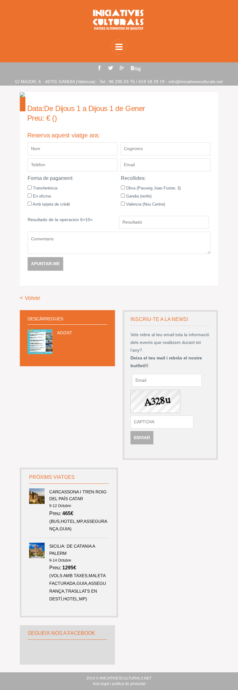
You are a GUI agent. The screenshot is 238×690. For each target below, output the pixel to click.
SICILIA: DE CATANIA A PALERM (72, 549)
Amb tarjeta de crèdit (51, 204)
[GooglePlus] (121, 67)
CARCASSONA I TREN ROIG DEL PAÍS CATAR (78, 495)
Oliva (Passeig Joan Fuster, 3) (153, 188)
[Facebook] (99, 67)
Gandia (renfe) (138, 196)
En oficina (41, 196)
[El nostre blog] (135, 68)
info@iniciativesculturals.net (196, 81)
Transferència (44, 188)
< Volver (30, 298)
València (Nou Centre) (145, 204)
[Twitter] (110, 67)
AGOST (64, 332)
